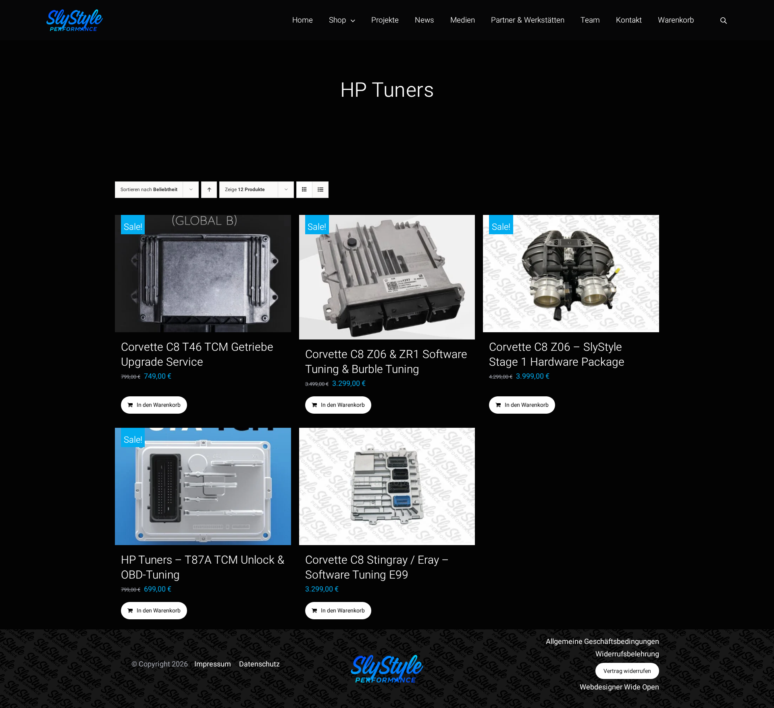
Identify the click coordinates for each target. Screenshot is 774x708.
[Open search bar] (724, 20)
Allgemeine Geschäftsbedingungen (602, 641)
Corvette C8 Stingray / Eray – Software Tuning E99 (377, 567)
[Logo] (74, 12)
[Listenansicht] (320, 190)
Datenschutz (259, 664)
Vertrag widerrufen (627, 671)
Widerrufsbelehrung (627, 654)
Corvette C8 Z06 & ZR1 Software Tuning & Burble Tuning (386, 362)
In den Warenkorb (159, 405)
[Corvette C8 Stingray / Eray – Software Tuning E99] (387, 486)
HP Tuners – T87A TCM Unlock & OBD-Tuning (202, 567)
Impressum (212, 664)
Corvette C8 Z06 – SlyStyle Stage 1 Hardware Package (556, 355)
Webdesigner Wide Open (619, 687)
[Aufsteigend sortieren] (209, 189)
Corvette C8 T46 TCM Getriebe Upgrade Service (197, 355)
